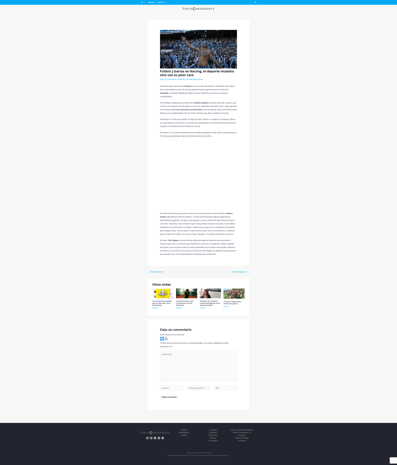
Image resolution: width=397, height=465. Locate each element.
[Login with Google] (166, 338)
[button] (143, 2)
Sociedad (213, 430)
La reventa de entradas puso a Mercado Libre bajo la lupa (162, 303)
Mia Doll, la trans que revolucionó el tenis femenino (184, 303)
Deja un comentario (168, 79)
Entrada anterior (155, 272)
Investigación (184, 432)
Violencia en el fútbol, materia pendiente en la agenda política (210, 303)
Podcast (151, 2)
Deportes (181, 79)
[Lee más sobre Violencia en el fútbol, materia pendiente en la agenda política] (210, 293)
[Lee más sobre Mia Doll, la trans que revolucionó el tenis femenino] (186, 293)
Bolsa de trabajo (242, 438)
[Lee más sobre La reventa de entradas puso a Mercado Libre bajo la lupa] (162, 293)
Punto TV (160, 2)
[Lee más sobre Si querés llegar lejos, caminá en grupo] (234, 293)
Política (184, 430)
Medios (184, 435)
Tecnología (213, 441)
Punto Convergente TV (242, 432)
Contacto (242, 441)
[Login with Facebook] (162, 338)
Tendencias (213, 435)
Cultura (213, 438)
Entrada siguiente (241, 272)
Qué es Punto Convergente (242, 430)
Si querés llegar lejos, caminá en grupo (232, 303)
